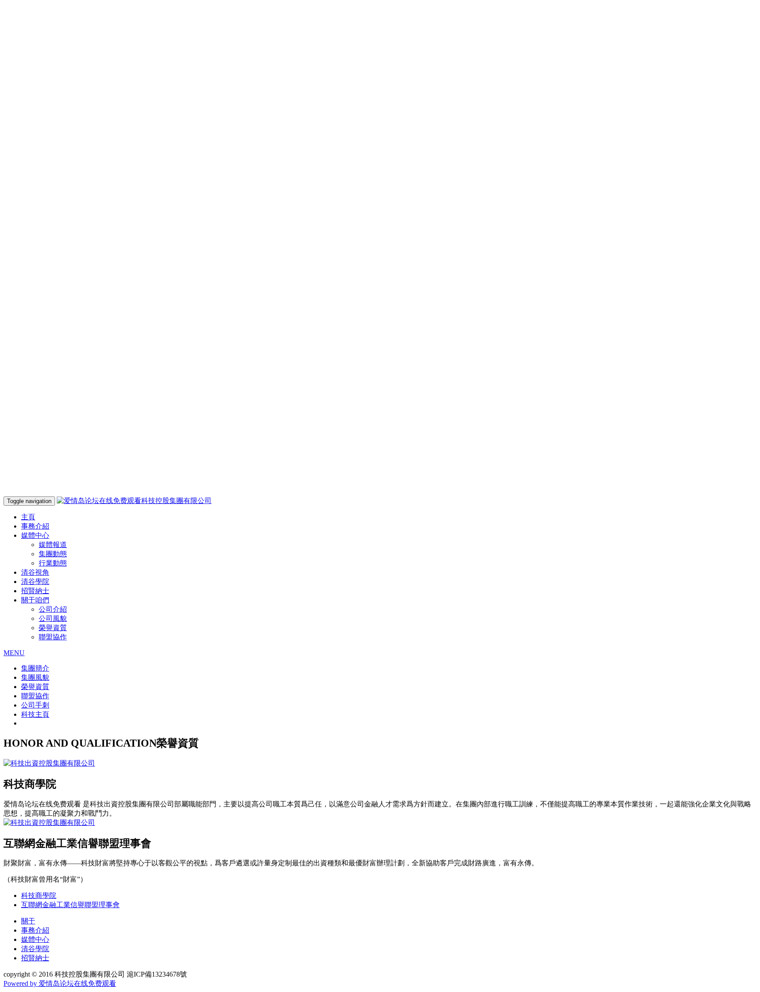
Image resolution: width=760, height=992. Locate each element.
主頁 (28, 517)
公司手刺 (35, 705)
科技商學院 (38, 895)
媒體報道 (53, 544)
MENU (14, 652)
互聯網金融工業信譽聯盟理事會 (70, 904)
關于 (28, 921)
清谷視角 (35, 572)
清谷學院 (35, 581)
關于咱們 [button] (35, 600)
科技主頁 (35, 714)
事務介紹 (35, 526)
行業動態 (53, 563)
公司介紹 (53, 609)
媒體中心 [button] (35, 535)
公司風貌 (53, 618)
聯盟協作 (53, 637)
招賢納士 (35, 590)
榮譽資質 (53, 627)
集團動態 (53, 554)
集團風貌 (35, 677)
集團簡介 (35, 668)
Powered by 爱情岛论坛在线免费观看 (60, 983)
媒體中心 (35, 939)
